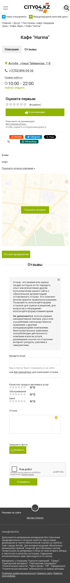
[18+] (37, 8)
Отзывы (30, 49)
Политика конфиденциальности (19, 573)
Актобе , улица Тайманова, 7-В (29, 63)
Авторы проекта (35, 518)
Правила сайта (44, 573)
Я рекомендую (36, 112)
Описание (12, 49)
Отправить (23, 481)
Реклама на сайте (11, 512)
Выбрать (19, 449)
